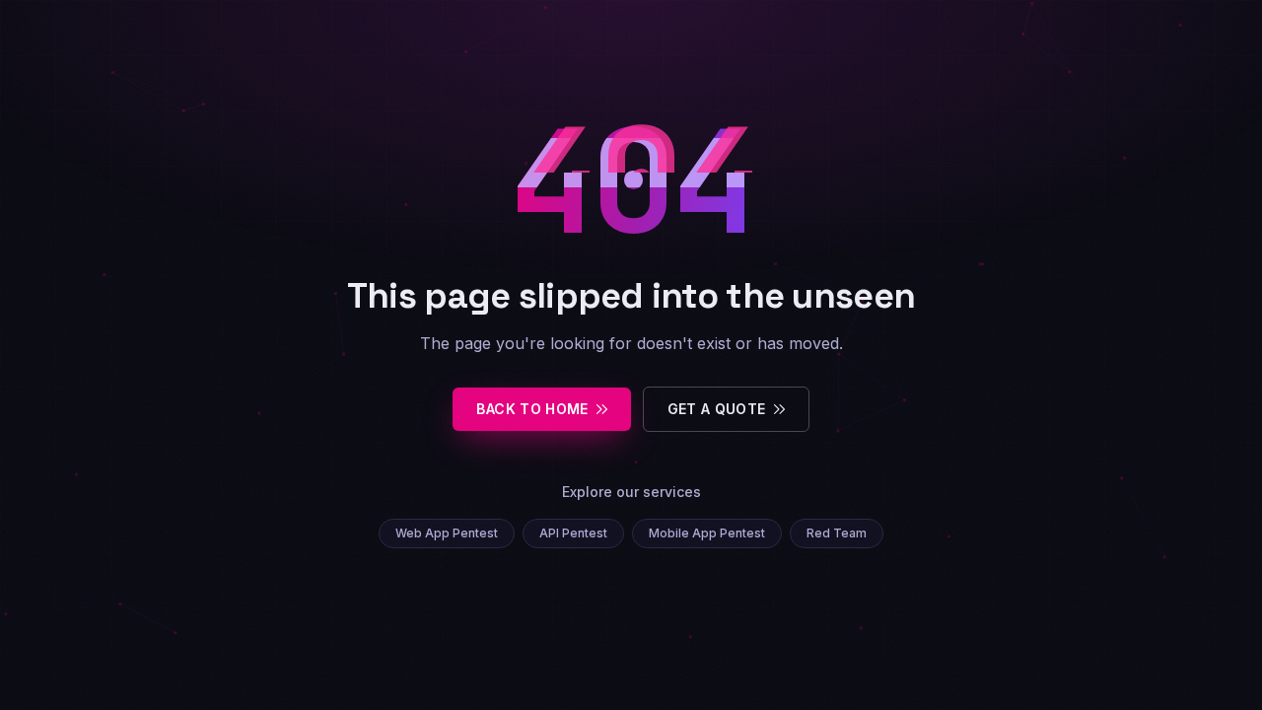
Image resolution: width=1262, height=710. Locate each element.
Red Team (836, 533)
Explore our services (631, 491)
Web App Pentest (446, 533)
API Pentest (573, 533)
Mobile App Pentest (707, 533)
